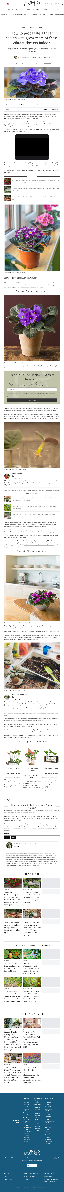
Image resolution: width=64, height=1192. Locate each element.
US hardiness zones (16, 131)
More (55, 9)
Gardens (19, 9)
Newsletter (56, 109)
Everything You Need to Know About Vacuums (48, 1112)
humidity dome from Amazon (17, 737)
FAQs (37, 104)
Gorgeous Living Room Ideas (37, 1102)
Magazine (56, 3)
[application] (32, 147)
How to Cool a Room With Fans (18, 14)
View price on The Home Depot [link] (32, 776)
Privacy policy (47, 1176)
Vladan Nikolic (33, 408)
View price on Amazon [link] (13, 773)
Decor (28, 9)
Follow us (48, 109)
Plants (13, 837)
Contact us (7, 1176)
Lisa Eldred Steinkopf (16, 639)
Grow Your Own (36, 27)
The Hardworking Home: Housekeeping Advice (27, 1129)
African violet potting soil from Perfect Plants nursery (39, 545)
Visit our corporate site (34, 1160)
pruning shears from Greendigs (49, 418)
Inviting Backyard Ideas (37, 1128)
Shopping (46, 9)
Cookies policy (8, 1179)
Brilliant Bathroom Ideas (37, 1121)
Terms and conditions (30, 1176)
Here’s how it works (47, 63)
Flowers (7, 837)
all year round (35, 118)
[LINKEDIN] (18, 846)
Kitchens (36, 9)
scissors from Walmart (16, 418)
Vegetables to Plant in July (38, 14)
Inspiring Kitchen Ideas (37, 1115)
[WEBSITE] (12, 476)
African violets (8, 114)
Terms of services (22, 393)
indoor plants (41, 129)
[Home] (5, 9)
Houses (10, 9)
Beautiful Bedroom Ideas (37, 1109)
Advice (48, 57)
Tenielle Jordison (24, 57)
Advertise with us (48, 1173)
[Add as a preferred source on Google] (32, 1165)
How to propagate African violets (24, 104)
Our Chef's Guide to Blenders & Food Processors (48, 1131)
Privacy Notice (43, 393)
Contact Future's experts (31, 1173)
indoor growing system (28, 529)
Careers (26, 1179)
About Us (6, 1173)
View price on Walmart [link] (51, 773)
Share (8, 109)
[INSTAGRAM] (15, 846)
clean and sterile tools (26, 414)
